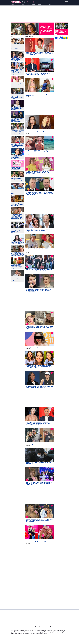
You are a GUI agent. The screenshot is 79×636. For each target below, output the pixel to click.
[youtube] (25, 2)
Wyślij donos (30, 2)
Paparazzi (34, 4)
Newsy (18, 4)
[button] (63, 2)
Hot (45, 4)
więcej (50, 4)
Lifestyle (40, 4)
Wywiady (12, 4)
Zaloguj (67, 2)
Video (23, 4)
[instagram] (24, 2)
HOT (11, 36)
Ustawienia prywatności (40, 627)
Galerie (28, 4)
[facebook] (22, 2)
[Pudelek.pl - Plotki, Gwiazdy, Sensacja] (16, 2)
